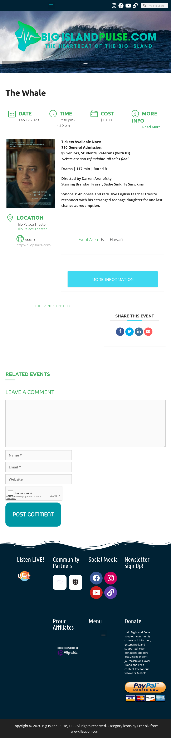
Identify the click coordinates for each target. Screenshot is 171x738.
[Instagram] (114, 5)
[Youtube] (128, 5)
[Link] (135, 5)
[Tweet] (129, 331)
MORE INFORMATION (113, 279)
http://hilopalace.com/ (34, 245)
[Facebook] (121, 5)
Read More (151, 126)
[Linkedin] (139, 331)
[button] (51, 5)
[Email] (148, 331)
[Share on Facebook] (120, 331)
